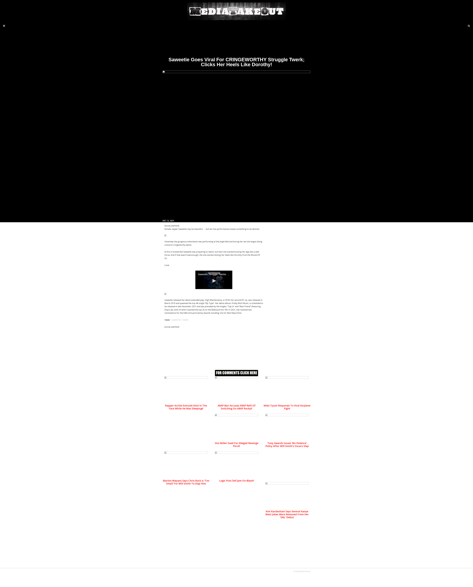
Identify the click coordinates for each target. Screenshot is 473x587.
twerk (185, 320)
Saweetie (176, 320)
